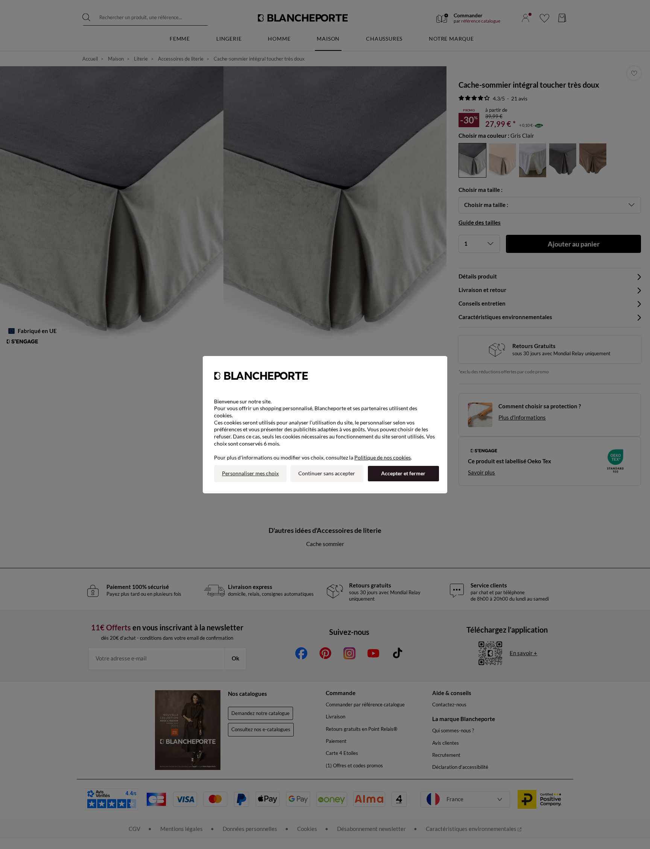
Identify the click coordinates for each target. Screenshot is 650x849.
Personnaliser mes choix (250, 473)
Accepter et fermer (403, 473)
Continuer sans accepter (326, 473)
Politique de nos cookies (382, 457)
